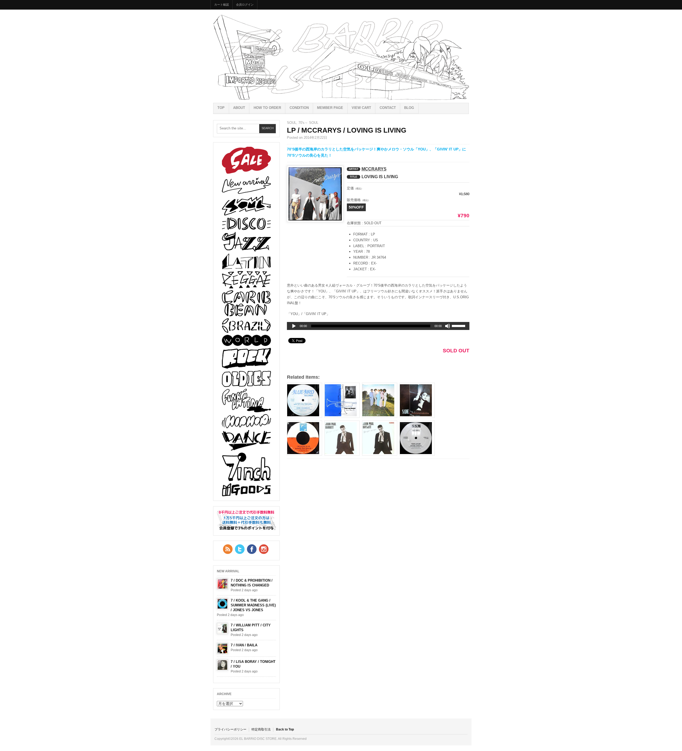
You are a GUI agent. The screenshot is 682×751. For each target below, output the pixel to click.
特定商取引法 (261, 729)
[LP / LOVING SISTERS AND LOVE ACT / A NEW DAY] (379, 400)
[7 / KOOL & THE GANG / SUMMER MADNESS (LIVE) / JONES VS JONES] (222, 603)
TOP (221, 108)
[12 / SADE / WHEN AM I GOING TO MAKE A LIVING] (417, 400)
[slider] (459, 327)
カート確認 (221, 4)
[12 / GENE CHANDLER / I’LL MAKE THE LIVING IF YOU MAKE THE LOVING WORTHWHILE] (304, 400)
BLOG (409, 108)
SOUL (291, 123)
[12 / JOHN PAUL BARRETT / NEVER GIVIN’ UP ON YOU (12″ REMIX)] (379, 438)
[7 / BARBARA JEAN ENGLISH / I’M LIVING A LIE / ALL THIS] (304, 438)
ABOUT (239, 108)
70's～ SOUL (308, 123)
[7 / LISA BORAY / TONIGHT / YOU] (222, 665)
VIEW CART (361, 108)
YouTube (264, 549)
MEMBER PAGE (330, 108)
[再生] (294, 326)
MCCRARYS (374, 169)
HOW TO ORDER (267, 108)
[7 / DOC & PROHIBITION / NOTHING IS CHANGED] (222, 583)
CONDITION (299, 108)
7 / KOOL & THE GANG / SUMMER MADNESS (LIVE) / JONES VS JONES (253, 605)
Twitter (240, 549)
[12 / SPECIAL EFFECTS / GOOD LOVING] (417, 438)
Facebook (252, 549)
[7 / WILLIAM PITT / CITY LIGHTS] (222, 628)
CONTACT (388, 108)
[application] (378, 326)
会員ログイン (245, 4)
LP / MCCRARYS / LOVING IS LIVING (346, 130)
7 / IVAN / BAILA (244, 645)
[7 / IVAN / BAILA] (222, 648)
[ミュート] (447, 326)
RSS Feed (228, 549)
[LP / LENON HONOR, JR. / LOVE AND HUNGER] (342, 400)
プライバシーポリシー (230, 729)
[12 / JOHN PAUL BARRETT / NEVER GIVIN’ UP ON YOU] (342, 438)
